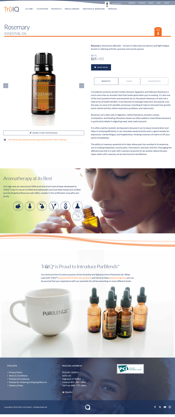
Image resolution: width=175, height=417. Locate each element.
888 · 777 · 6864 (78, 385)
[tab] (106, 81)
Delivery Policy (16, 385)
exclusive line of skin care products (75, 277)
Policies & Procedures (19, 379)
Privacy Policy (15, 372)
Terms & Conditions (18, 375)
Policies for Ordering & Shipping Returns (28, 382)
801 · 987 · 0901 (78, 382)
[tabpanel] (131, 124)
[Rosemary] (43, 46)
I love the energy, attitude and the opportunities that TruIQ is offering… (37, 139)
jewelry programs (118, 277)
